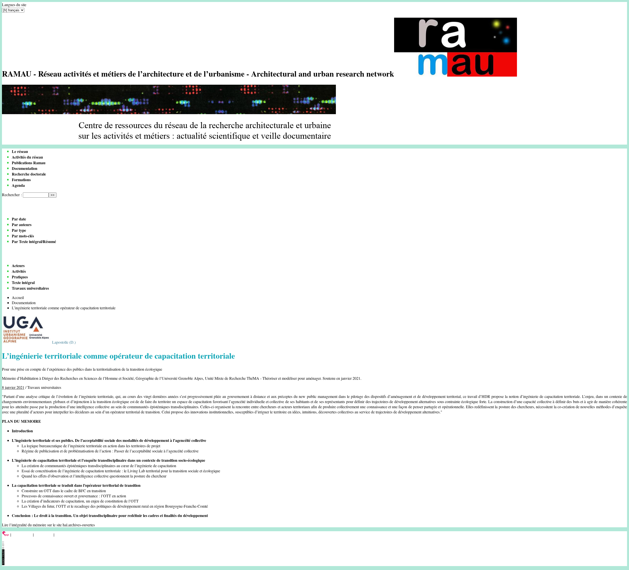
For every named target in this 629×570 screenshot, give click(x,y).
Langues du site (14, 4)
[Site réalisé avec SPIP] (5, 534)
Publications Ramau (28, 162)
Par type (19, 230)
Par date (19, 219)
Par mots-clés (23, 236)
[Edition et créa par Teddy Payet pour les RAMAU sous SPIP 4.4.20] (3, 563)
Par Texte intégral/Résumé (34, 241)
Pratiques (20, 277)
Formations (21, 179)
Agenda (18, 185)
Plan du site (44, 534)
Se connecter (22, 534)
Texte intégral (23, 282)
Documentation (24, 168)
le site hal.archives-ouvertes (74, 524)
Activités (19, 271)
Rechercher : (12, 194)
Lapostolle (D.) (64, 342)
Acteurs (18, 265)
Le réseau (20, 151)
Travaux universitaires (30, 288)
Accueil (18, 297)
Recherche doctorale (29, 174)
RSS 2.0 (62, 534)
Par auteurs (21, 224)
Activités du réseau (27, 157)
